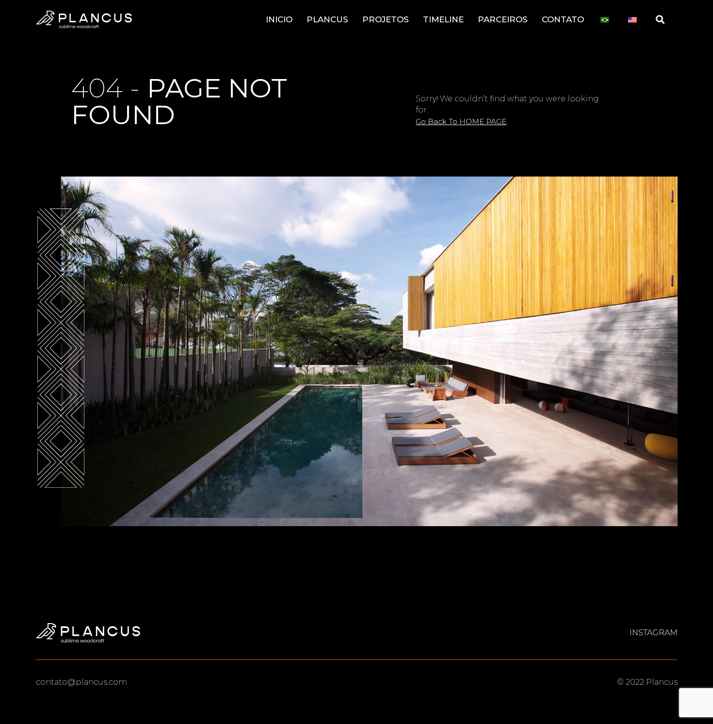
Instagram (654, 633)
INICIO (279, 19)
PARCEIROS (503, 19)
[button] (461, 121)
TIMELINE (443, 19)
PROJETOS (385, 19)
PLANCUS (327, 19)
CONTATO (563, 19)
